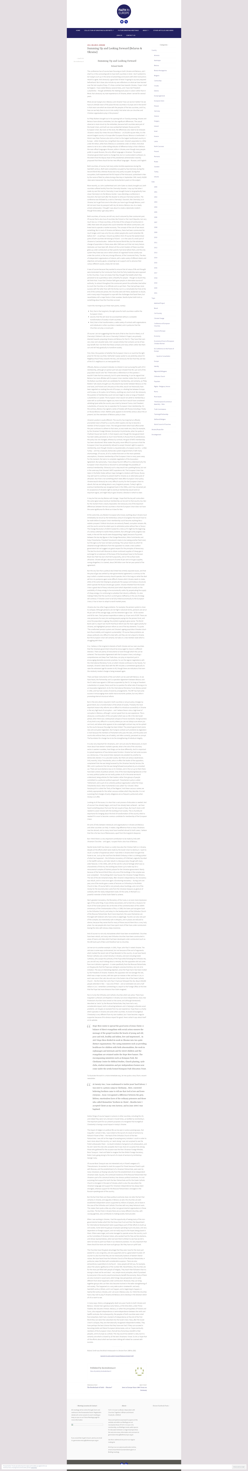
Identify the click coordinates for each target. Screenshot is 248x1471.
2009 (155, 232)
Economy (157, 336)
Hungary (156, 121)
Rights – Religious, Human (162, 386)
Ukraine (102, 45)
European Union (159, 101)
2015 (155, 263)
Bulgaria (156, 75)
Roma (156, 392)
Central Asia (157, 81)
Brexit (156, 308)
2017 (155, 273)
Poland (156, 151)
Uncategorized (156, 434)
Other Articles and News (163, 30)
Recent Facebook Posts (161, 1406)
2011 (89, 45)
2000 (155, 187)
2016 (155, 268)
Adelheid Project (159, 303)
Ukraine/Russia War (158, 429)
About (145, 30)
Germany (157, 111)
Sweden (156, 167)
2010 (155, 237)
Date (153, 182)
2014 (155, 258)
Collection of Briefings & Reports (98, 30)
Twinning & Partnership (161, 414)
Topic (153, 298)
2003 (155, 202)
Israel (156, 131)
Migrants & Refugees (160, 371)
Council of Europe (159, 331)
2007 (155, 222)
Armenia (156, 55)
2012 (155, 247)
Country (154, 50)
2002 (155, 197)
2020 (155, 288)
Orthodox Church (159, 376)
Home (78, 30)
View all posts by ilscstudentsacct (100, 1371)
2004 (155, 207)
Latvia (156, 141)
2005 (155, 212)
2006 (155, 217)
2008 (155, 227)
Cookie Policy (34, 1467)
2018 (155, 278)
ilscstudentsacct (79, 61)
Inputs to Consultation (163, 356)
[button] (124, 11)
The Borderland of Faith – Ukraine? (99, 1386)
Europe (156, 361)
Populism (157, 381)
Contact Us (130, 35)
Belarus (95, 45)
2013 (155, 253)
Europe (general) (159, 96)
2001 (155, 192)
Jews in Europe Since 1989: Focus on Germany (134, 1387)
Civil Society (158, 313)
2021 (155, 293)
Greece (156, 116)
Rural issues (157, 397)
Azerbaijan (157, 60)
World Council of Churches (162, 424)
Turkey (156, 172)
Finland (156, 106)
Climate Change (159, 318)
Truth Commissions (160, 409)
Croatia (156, 86)
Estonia (156, 91)
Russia (156, 162)
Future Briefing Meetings (128, 30)
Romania (157, 156)
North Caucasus (159, 146)
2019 (155, 283)
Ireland (156, 126)
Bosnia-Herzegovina (160, 70)
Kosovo (156, 136)
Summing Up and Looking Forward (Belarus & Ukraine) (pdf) (117, 1356)
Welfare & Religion (160, 419)
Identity (156, 366)
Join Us (119, 35)
